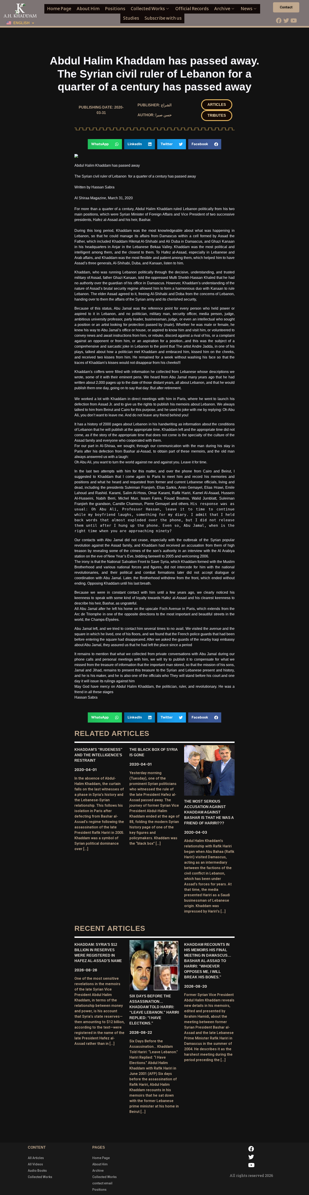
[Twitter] (286, 20)
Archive (222, 9)
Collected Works (148, 9)
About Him (88, 9)
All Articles (36, 1158)
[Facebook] (278, 20)
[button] (216, 104)
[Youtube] (293, 20)
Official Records (192, 9)
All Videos (35, 1164)
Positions (115, 9)
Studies (131, 18)
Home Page (59, 9)
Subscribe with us (163, 18)
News (246, 9)
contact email (102, 1183)
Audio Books (37, 1170)
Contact (286, 7)
